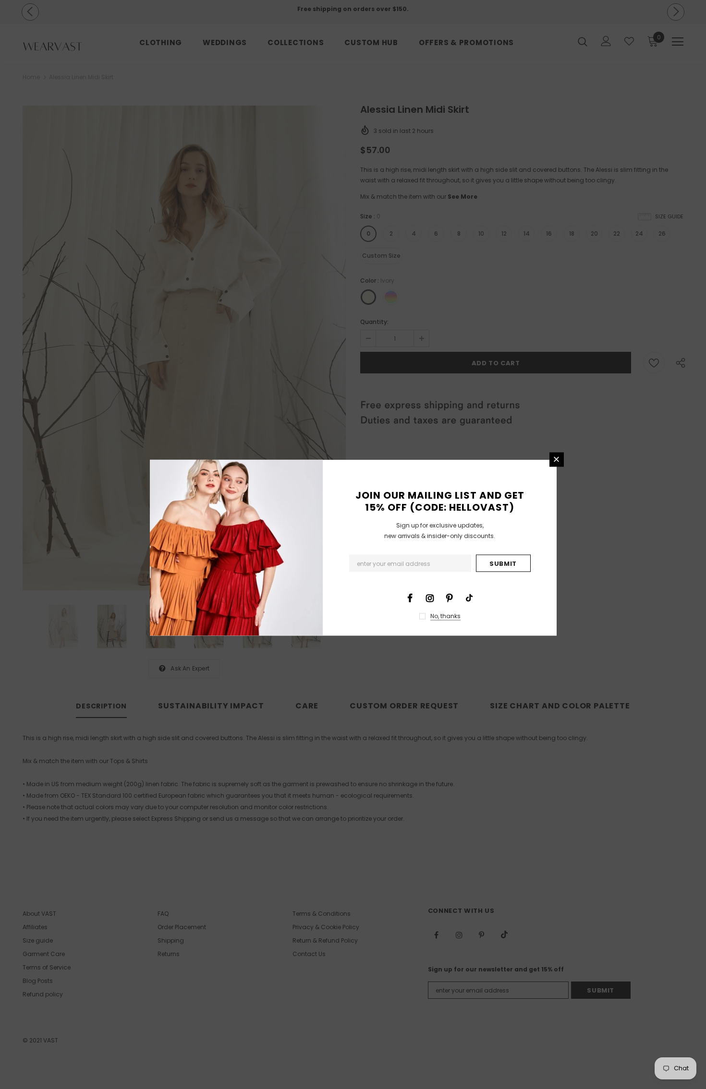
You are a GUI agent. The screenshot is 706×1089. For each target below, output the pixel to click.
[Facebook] (410, 597)
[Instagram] (430, 597)
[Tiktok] (469, 597)
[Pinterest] (449, 597)
